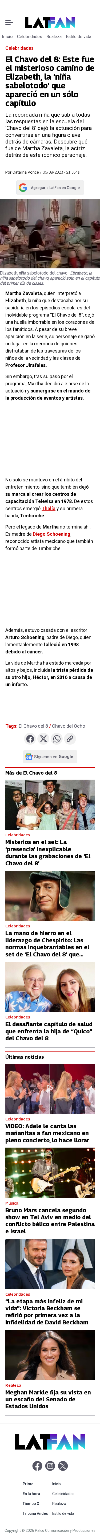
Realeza (54, 36)
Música (11, 1203)
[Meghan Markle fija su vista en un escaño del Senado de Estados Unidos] (50, 1355)
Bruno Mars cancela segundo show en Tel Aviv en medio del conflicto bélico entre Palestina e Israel (50, 1221)
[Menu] (9, 22)
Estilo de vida (78, 36)
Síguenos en (53, 756)
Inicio (7, 36)
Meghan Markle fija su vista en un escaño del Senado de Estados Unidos (48, 1399)
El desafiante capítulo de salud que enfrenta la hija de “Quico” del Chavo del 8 (49, 1031)
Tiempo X (36, 1503)
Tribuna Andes (36, 1513)
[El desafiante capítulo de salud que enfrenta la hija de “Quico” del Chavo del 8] (50, 987)
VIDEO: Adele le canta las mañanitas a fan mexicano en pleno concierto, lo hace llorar (47, 1133)
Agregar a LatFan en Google (49, 189)
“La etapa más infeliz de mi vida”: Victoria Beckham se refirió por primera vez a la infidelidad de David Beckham (47, 1312)
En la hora (36, 1493)
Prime (36, 1483)
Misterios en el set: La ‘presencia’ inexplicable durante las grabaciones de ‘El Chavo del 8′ (47, 852)
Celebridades (29, 36)
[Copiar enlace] (70, 739)
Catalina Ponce (26, 172)
